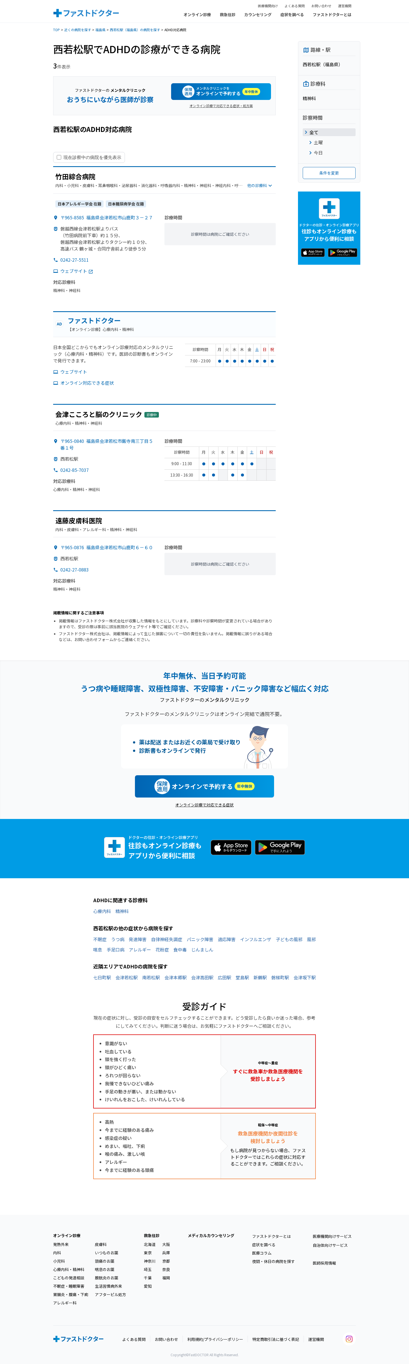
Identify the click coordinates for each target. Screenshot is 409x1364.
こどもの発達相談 (68, 1277)
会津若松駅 (126, 977)
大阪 (166, 1244)
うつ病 (117, 939)
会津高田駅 (202, 977)
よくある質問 (295, 5)
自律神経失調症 (166, 939)
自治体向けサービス (330, 1245)
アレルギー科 (65, 1303)
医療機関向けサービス (332, 1236)
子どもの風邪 (289, 939)
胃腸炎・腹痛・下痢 (70, 1294)
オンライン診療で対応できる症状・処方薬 (221, 105)
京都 (166, 1261)
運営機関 (344, 5)
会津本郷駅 (175, 977)
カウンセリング (258, 14)
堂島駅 (242, 977)
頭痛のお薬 (104, 1261)
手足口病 (115, 949)
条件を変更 (329, 173)
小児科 (59, 1261)
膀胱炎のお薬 (106, 1277)
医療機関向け (268, 5)
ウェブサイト (73, 271)
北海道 (150, 1244)
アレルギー (140, 949)
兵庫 (166, 1252)
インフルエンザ (255, 939)
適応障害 (227, 939)
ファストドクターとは (332, 14)
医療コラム (262, 1253)
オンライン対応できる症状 (87, 382)
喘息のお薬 (104, 1269)
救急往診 (227, 14)
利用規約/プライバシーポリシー (215, 1339)
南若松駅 (151, 977)
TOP (56, 29)
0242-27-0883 (74, 569)
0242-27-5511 (74, 259)
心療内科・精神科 (68, 1269)
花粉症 (162, 949)
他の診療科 (257, 185)
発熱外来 (61, 1244)
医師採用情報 (324, 1263)
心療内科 (102, 911)
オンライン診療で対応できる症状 (204, 805)
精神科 (122, 911)
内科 (57, 1252)
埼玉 (148, 1269)
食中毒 (180, 949)
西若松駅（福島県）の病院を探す (135, 29)
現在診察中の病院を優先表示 (92, 157)
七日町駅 (102, 977)
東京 (148, 1252)
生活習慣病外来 (108, 1286)
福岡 (166, 1277)
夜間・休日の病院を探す (273, 1261)
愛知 (148, 1286)
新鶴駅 (260, 977)
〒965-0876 (106, 547)
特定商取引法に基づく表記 (275, 1339)
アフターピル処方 (110, 1294)
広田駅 (224, 977)
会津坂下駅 (305, 977)
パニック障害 (200, 939)
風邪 (311, 939)
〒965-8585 (106, 217)
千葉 (148, 1277)
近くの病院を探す (77, 29)
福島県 (100, 29)
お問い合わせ (321, 5)
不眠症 (100, 939)
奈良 (166, 1269)
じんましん (202, 949)
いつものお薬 (106, 1252)
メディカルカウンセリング (211, 1235)
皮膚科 (101, 1244)
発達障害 (138, 939)
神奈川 (150, 1261)
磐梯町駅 (280, 977)
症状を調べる (292, 14)
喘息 (97, 949)
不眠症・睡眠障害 (68, 1286)
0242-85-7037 (74, 470)
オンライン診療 (197, 14)
